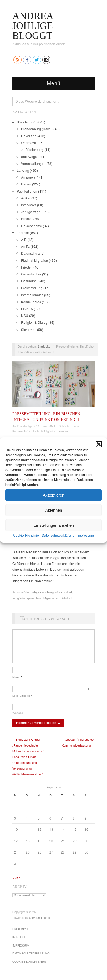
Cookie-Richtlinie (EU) (29, 962)
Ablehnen (53, 510)
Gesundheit (29, 280)
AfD (24, 239)
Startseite (44, 346)
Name (17, 677)
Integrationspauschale (27, 598)
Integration (39, 592)
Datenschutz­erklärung (58, 535)
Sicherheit (28, 329)
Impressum (85, 535)
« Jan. (16, 877)
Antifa (25, 246)
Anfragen (28, 177)
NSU (24, 315)
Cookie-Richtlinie (26, 535)
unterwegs (29, 156)
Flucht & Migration (34, 260)
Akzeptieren (53, 494)
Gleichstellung (32, 287)
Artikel (25, 198)
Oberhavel (29, 142)
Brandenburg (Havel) (37, 128)
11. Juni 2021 (45, 426)
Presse (26, 218)
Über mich (20, 929)
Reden (26, 184)
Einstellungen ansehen (53, 525)
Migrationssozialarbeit (57, 598)
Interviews (28, 204)
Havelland (28, 135)
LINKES (27, 308)
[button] (99, 444)
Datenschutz (30, 253)
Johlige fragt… (32, 211)
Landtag (23, 170)
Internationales (32, 294)
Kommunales (31, 301)
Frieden (27, 267)
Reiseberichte (31, 225)
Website (17, 712)
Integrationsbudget (59, 592)
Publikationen (27, 191)
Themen (23, 232)
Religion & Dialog (34, 322)
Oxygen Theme (39, 917)
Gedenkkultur (31, 274)
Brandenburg (26, 122)
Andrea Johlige (22, 426)
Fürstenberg (35, 149)
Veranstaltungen (33, 163)
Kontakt (18, 937)
